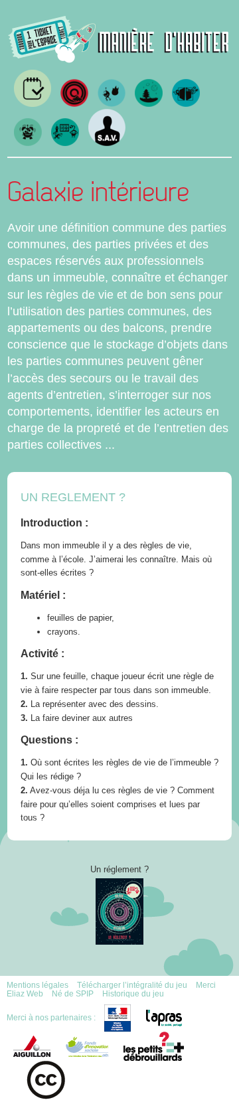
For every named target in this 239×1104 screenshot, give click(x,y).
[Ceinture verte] (149, 104)
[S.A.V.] (106, 143)
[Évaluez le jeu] (32, 104)
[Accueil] (118, 58)
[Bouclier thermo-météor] (111, 104)
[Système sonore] (28, 143)
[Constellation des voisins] (186, 104)
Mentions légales (37, 985)
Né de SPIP (73, 993)
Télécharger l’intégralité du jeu (132, 985)
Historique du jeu (133, 993)
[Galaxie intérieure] (65, 143)
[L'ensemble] (74, 104)
